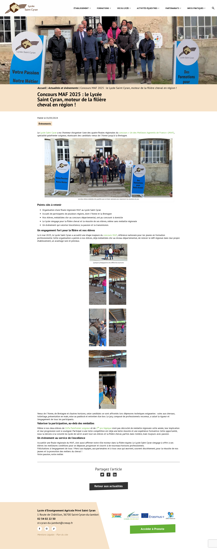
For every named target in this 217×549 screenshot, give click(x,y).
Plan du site (62, 534)
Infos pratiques (195, 8)
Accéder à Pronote (152, 529)
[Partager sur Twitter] (102, 474)
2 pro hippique (104, 428)
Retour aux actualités (108, 486)
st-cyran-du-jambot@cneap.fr (55, 523)
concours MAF (110, 235)
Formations (103, 8)
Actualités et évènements (63, 88)
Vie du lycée (123, 8)
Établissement (81, 8)
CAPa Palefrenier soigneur (77, 428)
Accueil (41, 88)
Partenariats (172, 8)
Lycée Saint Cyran (48, 132)
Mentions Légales (45, 534)
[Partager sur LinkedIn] (115, 474)
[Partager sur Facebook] (108, 474)
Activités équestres (147, 8)
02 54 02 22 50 (46, 518)
